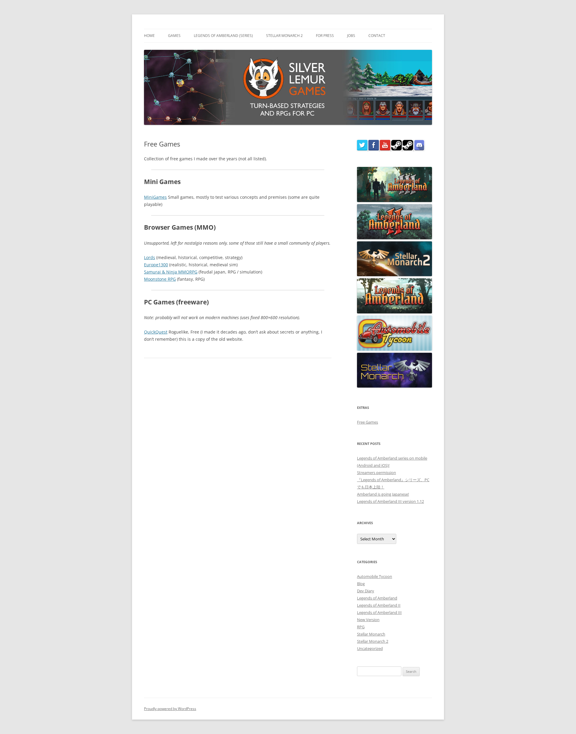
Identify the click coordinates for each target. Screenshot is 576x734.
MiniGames (155, 197)
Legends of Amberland (377, 598)
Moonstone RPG (160, 279)
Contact (376, 35)
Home (149, 35)
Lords (149, 257)
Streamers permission (376, 472)
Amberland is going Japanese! (383, 494)
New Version (368, 619)
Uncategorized (370, 648)
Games (174, 35)
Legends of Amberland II (378, 605)
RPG (360, 627)
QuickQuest (155, 332)
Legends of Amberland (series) (223, 35)
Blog (361, 583)
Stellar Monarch (371, 634)
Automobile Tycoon (374, 576)
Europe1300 (156, 264)
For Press (325, 35)
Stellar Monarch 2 (284, 35)
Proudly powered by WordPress (170, 708)
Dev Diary (365, 591)
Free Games (367, 422)
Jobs (351, 35)
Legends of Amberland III (379, 612)
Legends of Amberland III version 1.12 (390, 501)
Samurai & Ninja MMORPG (170, 272)
